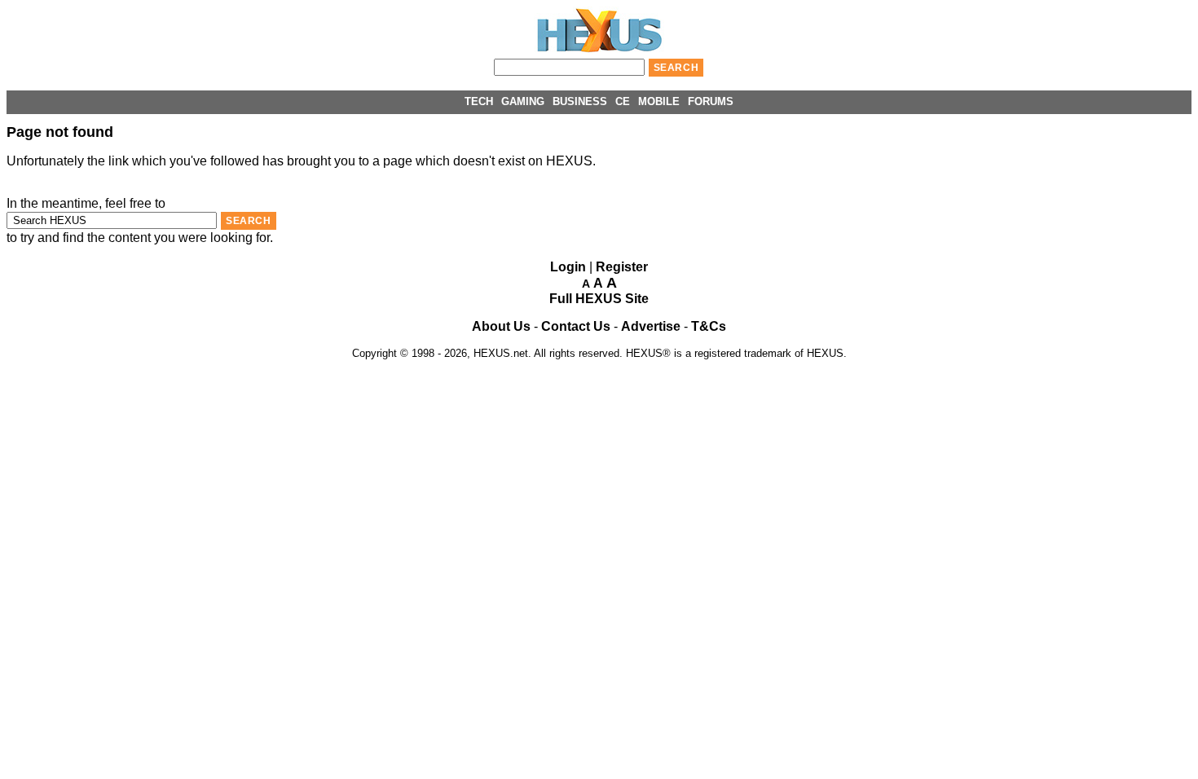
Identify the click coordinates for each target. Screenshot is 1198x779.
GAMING (522, 101)
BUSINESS (580, 101)
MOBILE (659, 101)
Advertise (650, 326)
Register (622, 267)
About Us (501, 326)
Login (568, 267)
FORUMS (710, 101)
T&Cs (708, 326)
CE (622, 101)
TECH (479, 101)
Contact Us (575, 326)
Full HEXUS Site (599, 299)
